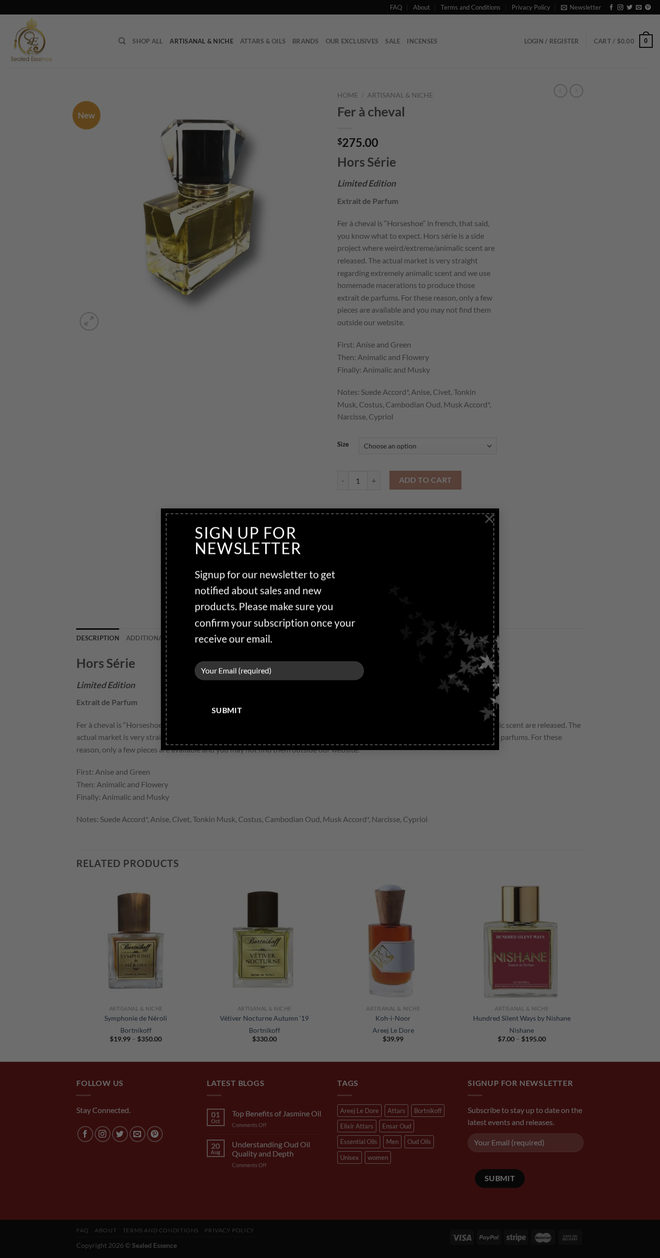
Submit (227, 710)
